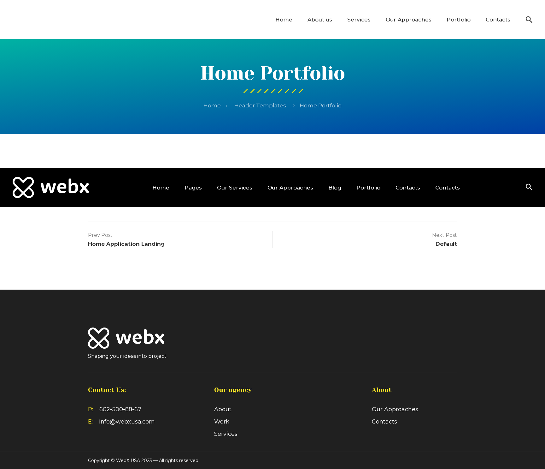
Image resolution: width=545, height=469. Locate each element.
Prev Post (100, 235)
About (222, 409)
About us (320, 19)
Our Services (234, 187)
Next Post (444, 235)
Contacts (498, 19)
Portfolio (459, 19)
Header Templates (260, 105)
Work (221, 421)
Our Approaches (408, 19)
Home (283, 19)
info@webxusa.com (127, 421)
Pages (193, 187)
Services (359, 19)
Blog (334, 187)
